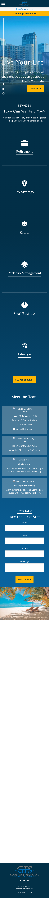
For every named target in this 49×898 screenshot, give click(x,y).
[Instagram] (3, 93)
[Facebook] (3, 83)
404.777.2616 (26, 424)
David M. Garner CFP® (24, 416)
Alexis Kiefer (24, 464)
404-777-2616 (27, 893)
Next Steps (24, 579)
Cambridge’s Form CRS (24, 13)
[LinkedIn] (3, 88)
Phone (24, 548)
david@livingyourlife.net (26, 429)
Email (24, 535)
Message (24, 561)
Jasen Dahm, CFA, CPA (24, 445)
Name (24, 522)
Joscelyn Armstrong (24, 485)
